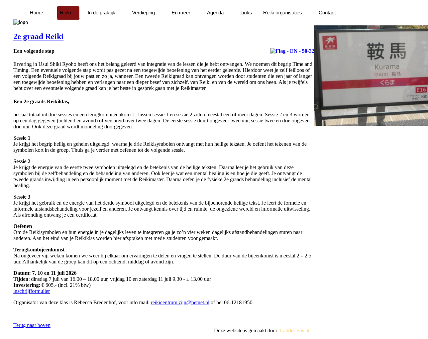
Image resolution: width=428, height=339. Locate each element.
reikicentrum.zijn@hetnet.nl (180, 302)
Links (246, 12)
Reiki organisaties (282, 12)
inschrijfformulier (31, 291)
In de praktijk (101, 12)
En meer (181, 12)
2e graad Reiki (38, 36)
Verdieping (143, 12)
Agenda (215, 12)
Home (36, 12)
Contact (327, 12)
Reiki (65, 12)
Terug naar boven (31, 325)
